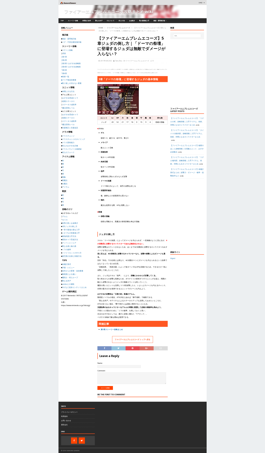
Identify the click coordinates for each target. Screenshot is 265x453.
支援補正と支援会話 (70, 127)
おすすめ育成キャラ (70, 98)
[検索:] (187, 36)
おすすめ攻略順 (74, 63)
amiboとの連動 (68, 284)
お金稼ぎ (132, 21)
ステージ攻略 (67, 50)
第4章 (64, 67)
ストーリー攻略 (73, 21)
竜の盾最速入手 (144, 21)
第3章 (64, 63)
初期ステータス (68, 101)
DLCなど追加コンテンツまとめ (74, 287)
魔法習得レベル (68, 108)
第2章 (64, 60)
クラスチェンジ (68, 136)
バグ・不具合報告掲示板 (71, 42)
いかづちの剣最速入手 (71, 233)
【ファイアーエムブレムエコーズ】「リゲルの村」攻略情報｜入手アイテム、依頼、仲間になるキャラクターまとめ (187, 121)
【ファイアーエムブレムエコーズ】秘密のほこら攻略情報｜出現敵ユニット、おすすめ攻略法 (187, 148)
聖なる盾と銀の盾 (69, 246)
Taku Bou (118, 61)
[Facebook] (74, 440)
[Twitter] (82, 440)
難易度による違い (69, 274)
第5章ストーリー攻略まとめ (112, 329)
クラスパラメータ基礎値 (71, 149)
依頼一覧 (65, 76)
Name (99, 363)
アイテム (65, 187)
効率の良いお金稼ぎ (70, 223)
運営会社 (64, 425)
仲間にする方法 (68, 91)
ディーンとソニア (69, 243)
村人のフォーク (68, 152)
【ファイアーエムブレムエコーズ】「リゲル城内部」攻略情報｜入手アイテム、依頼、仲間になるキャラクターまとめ (187, 160)
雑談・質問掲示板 (159, 21)
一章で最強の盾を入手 (71, 229)
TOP (62, 21)
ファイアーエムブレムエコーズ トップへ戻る (132, 339)
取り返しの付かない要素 (71, 83)
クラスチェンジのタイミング (73, 139)
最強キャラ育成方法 (70, 239)
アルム (65, 216)
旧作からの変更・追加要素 (72, 271)
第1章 (64, 57)
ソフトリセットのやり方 (71, 253)
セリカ (65, 220)
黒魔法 (64, 180)
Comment (101, 370)
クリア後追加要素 (69, 80)
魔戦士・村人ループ (70, 277)
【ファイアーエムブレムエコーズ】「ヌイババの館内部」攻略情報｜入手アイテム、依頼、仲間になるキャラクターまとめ (187, 133)
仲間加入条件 (86, 21)
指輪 (64, 177)
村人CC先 (122, 21)
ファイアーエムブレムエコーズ (137, 61)
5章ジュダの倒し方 (69, 226)
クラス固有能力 (68, 142)
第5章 (64, 70)
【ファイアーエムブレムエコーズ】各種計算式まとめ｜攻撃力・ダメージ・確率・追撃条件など (187, 172)
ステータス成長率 (69, 104)
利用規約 (64, 416)
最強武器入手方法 (69, 236)
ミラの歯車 (66, 249)
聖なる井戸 (98, 21)
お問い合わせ (66, 420)
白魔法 (64, 183)
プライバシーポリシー (69, 412)
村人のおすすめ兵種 (70, 146)
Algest (172, 258)
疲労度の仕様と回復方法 (71, 256)
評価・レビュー (68, 267)
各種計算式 (66, 264)
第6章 (64, 73)
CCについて (110, 21)
